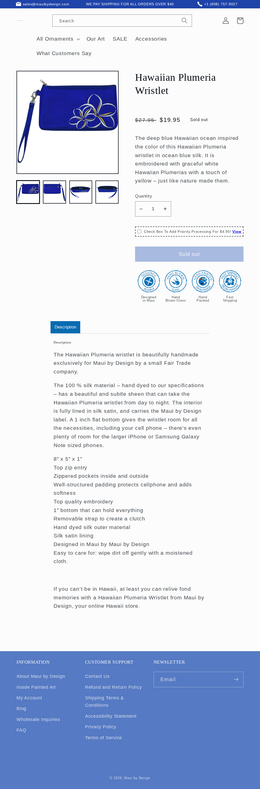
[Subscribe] (236, 679)
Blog (21, 708)
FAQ (21, 730)
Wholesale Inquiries (38, 719)
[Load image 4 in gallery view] (107, 192)
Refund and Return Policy (113, 687)
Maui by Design (137, 778)
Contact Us (97, 676)
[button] (240, 20)
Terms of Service (103, 737)
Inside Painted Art (36, 687)
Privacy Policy (100, 726)
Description (65, 327)
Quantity (143, 196)
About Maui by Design (41, 676)
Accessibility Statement (111, 716)
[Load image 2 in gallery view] (54, 192)
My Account (29, 697)
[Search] (184, 20)
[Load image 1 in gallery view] (28, 192)
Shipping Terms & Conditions (104, 701)
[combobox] (122, 20)
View (236, 231)
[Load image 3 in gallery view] (80, 192)
